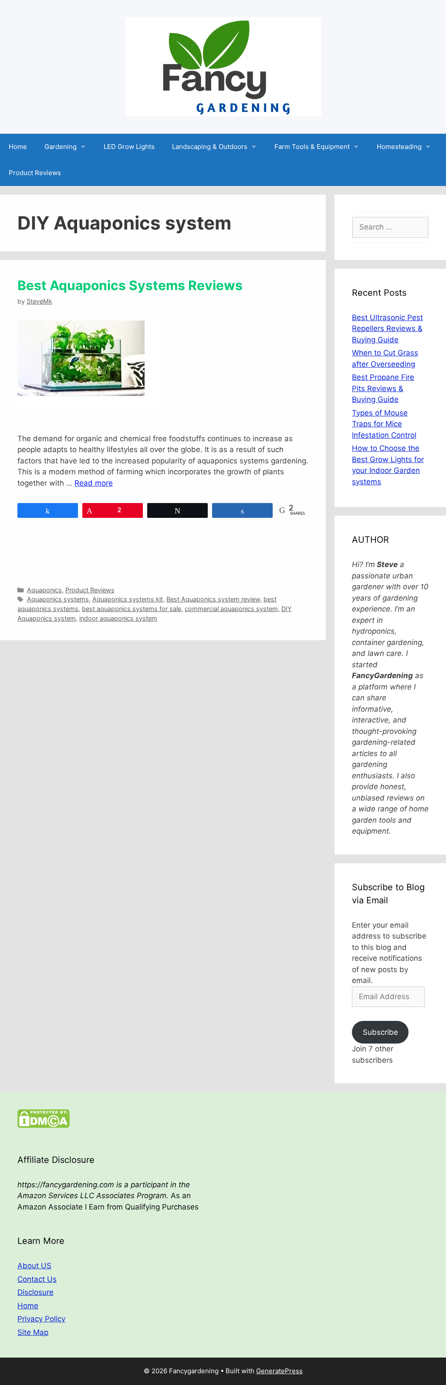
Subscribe (380, 1032)
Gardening (60, 146)
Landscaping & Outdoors (209, 146)
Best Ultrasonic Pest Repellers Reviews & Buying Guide (387, 328)
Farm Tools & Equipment (312, 146)
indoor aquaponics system (118, 618)
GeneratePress (279, 1371)
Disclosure (35, 1292)
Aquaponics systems (58, 599)
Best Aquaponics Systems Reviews (130, 285)
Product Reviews (35, 173)
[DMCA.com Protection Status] (43, 1125)
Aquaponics (44, 590)
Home (18, 146)
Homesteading (399, 146)
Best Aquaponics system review (213, 599)
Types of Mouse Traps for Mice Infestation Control (384, 424)
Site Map (32, 1332)
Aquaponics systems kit (127, 599)
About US (34, 1265)
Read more (93, 483)
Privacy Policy (41, 1318)
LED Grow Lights (129, 146)
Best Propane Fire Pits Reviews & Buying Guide (383, 388)
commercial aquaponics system (231, 608)
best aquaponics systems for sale (131, 608)
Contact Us (37, 1279)
